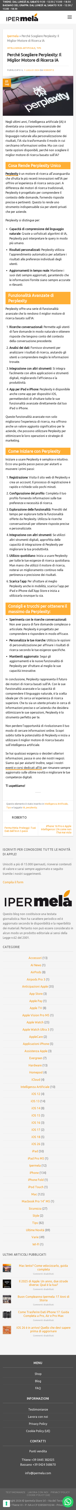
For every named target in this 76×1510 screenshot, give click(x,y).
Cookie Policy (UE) (38, 1431)
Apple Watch (35, 1022)
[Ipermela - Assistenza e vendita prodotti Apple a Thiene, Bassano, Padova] (22, 17)
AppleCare (36, 1036)
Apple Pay (35, 1001)
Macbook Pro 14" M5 (36, 1201)
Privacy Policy (38, 1423)
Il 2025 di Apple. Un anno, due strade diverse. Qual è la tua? (43, 1283)
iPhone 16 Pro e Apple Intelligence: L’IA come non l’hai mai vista (56, 829)
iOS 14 (36, 1108)
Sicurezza (35, 1208)
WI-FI (35, 1244)
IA (24, 807)
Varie (35, 1237)
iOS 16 (36, 1122)
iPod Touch (36, 1187)
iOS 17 (36, 1129)
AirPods (36, 972)
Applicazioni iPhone (36, 1043)
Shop (38, 1373)
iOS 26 (36, 1144)
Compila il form (13, 882)
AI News (36, 965)
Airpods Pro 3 (36, 979)
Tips (39, 48)
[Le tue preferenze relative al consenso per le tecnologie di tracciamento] (6, 1503)
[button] (67, 1501)
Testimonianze (38, 1409)
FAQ (38, 1388)
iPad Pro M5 (36, 1158)
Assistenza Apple (36, 1051)
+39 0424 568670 (44, 1464)
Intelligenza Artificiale (21, 48)
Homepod (36, 1072)
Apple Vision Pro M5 (35, 1015)
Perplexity (12, 173)
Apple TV (36, 1008)
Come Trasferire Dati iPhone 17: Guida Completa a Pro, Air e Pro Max (43, 1313)
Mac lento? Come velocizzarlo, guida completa (43, 1267)
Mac (34, 1194)
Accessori (35, 958)
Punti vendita (38, 1451)
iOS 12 (36, 1094)
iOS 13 (35, 1101)
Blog (38, 1381)
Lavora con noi (38, 1416)
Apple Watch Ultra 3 (36, 1029)
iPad (35, 1151)
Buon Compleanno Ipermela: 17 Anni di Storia (43, 1298)
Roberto (49, 70)
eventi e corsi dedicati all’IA (24, 767)
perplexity (31, 807)
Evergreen (35, 1058)
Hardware (35, 1065)
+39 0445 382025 (42, 1459)
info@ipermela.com (38, 1473)
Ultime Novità (35, 1230)
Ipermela (13, 36)
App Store (36, 993)
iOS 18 (36, 1137)
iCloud (36, 1079)
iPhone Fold (36, 1179)
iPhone (34, 1172)
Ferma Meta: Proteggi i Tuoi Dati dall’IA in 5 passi (20, 829)
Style (36, 1215)
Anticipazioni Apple (35, 986)
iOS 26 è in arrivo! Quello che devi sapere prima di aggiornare (43, 1329)
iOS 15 (36, 1115)
